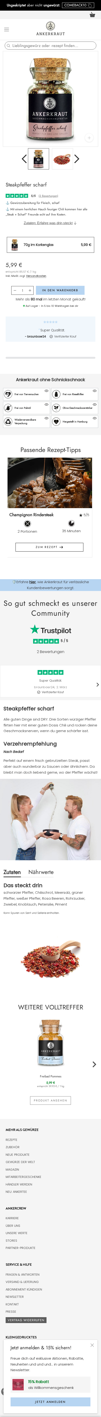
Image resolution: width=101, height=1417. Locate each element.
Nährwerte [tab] (41, 872)
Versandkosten (36, 276)
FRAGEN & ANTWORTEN (22, 1274)
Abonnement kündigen (24, 1289)
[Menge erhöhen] (30, 290)
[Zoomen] (89, 138)
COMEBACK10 (75, 5)
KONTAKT (12, 1304)
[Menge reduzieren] (15, 290)
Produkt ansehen (50, 1100)
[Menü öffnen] (6, 29)
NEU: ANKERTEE (16, 1191)
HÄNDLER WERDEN (19, 1184)
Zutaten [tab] (12, 872)
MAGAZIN (12, 1169)
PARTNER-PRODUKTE (20, 1248)
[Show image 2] (62, 158)
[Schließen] (92, 1345)
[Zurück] (24, 159)
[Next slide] (86, 511)
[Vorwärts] (77, 159)
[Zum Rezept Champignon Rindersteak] (49, 483)
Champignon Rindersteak (31, 515)
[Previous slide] (14, 511)
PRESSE (11, 1311)
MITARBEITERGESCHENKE (23, 1177)
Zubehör (12, 1147)
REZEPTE (11, 1140)
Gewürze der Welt (20, 1162)
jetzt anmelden (50, 1402)
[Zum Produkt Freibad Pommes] (50, 1042)
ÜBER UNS (13, 1225)
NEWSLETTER (15, 1297)
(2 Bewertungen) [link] (48, 196)
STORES (11, 1240)
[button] (26, 394)
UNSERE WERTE (16, 1233)
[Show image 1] (38, 158)
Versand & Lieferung (22, 1282)
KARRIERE (12, 1218)
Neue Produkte (18, 1154)
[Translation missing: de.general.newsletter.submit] (19, 1384)
